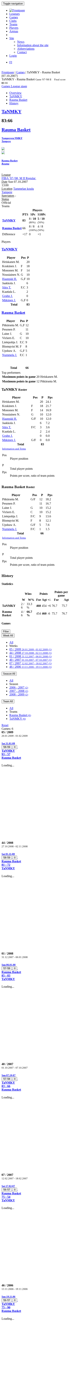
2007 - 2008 (18, 691)
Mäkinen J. (9, 300)
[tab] (36, 751)
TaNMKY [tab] (15, 96)
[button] (36, 751)
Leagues (14, 13)
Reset (5, 725)
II (15, 747)
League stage (19, 86)
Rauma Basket (20, 715)
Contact (22, 52)
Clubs (13, 20)
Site (11, 38)
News (20, 41)
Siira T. (6, 287)
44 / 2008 (30, 652)
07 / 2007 (30, 663)
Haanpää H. (9, 279)
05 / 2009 (30, 649)
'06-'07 (6, 1189)
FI (10, 62)
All (11, 642)
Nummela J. (9, 355)
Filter (6, 631)
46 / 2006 (30, 666)
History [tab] (13, 103)
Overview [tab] (15, 92)
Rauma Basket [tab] (18, 99)
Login (13, 55)
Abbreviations (25, 48)
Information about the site (32, 45)
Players (13, 27)
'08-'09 (6, 747)
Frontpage (8, 72)
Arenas (13, 31)
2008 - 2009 (18, 694)
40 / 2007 (30, 659)
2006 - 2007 (18, 687)
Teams (13, 24)
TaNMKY (17, 718)
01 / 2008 (30, 656)
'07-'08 (6, 968)
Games (13, 17)
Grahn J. (7, 296)
